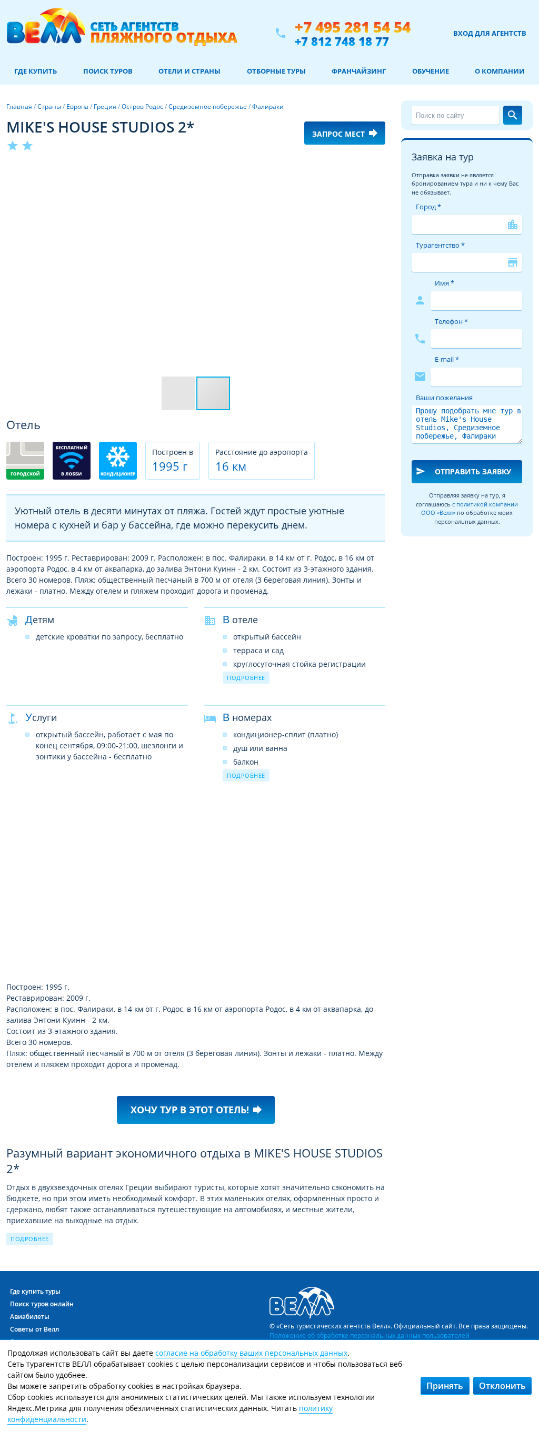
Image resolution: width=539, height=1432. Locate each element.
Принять (444, 1386)
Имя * (444, 283)
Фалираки (268, 106)
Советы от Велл (34, 1329)
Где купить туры (35, 1291)
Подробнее (246, 678)
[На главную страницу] (121, 33)
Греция (105, 106)
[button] (375, 172)
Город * (428, 206)
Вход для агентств (489, 33)
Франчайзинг (359, 71)
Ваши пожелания (444, 397)
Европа (77, 106)
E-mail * (447, 359)
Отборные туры (276, 71)
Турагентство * (440, 245)
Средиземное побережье (207, 106)
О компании (500, 71)
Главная (19, 106)
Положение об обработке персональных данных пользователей (370, 1335)
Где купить (35, 71)
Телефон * (451, 321)
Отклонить (502, 1386)
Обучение (430, 71)
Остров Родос (142, 106)
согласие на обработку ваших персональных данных (251, 1353)
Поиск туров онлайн (42, 1303)
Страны (49, 106)
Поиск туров (108, 71)
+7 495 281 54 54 (353, 27)
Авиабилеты (29, 1316)
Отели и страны (189, 71)
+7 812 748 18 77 (342, 41)
